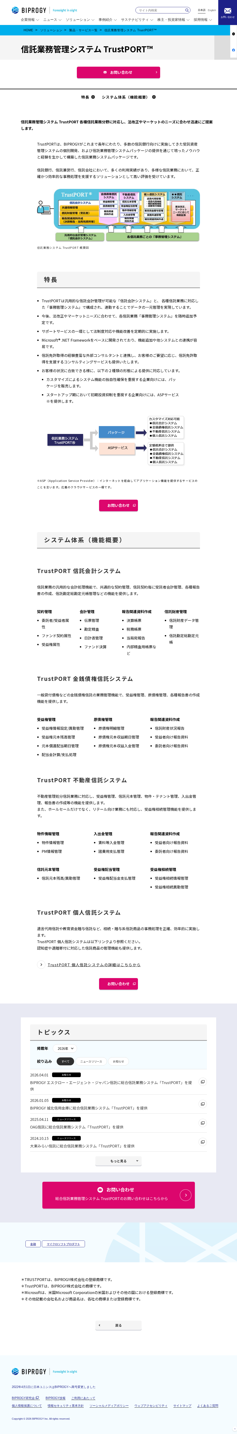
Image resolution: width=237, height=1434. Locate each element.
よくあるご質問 (207, 1405)
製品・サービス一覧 (83, 30)
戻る (118, 1325)
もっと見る (118, 1161)
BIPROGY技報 (55, 1398)
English (212, 10)
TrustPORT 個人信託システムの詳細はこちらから (94, 964)
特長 (85, 97)
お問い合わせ (123, 73)
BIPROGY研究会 (26, 1398)
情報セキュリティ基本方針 (66, 1405)
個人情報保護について (27, 1405)
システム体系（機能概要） (126, 97)
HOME (28, 30)
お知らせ (118, 1061)
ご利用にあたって (83, 1398)
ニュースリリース (91, 1061)
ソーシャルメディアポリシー (109, 1405)
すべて (65, 1061)
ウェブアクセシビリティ (151, 1405)
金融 (33, 1244)
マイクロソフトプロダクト (63, 1244)
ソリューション (51, 30)
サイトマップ (182, 1405)
